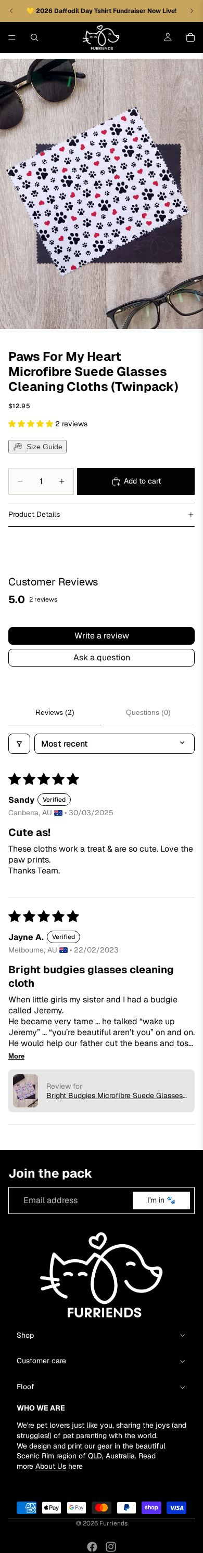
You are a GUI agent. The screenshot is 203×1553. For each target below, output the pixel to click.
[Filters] (19, 744)
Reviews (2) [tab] (54, 712)
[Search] (34, 37)
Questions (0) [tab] (148, 712)
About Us (50, 1466)
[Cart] (190, 37)
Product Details (34, 514)
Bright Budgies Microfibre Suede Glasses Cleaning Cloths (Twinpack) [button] (114, 1095)
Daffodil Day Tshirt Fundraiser (100, 11)
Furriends (113, 1523)
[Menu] (12, 37)
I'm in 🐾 (161, 1200)
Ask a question (101, 657)
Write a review (101, 635)
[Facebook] (92, 1547)
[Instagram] (111, 1547)
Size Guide (44, 446)
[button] (31, 423)
